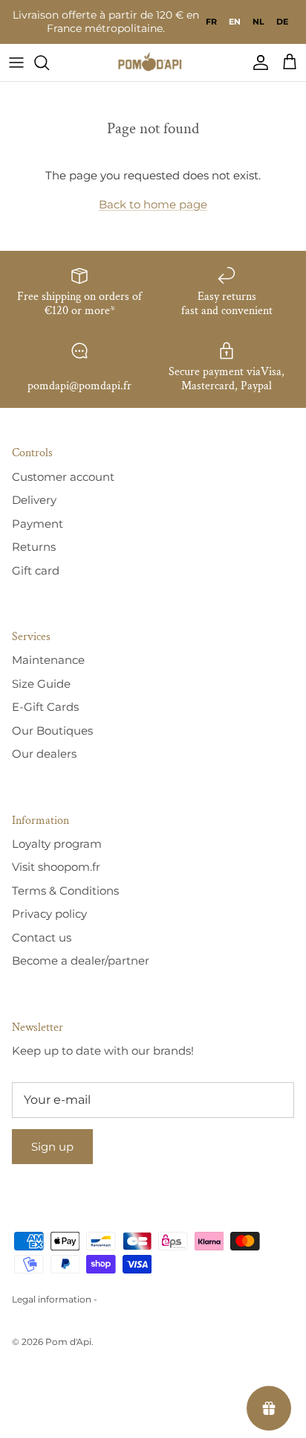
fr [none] (211, 21)
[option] (211, 21)
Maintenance (48, 660)
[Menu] (16, 62)
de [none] (282, 21)
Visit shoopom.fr (56, 867)
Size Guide (41, 684)
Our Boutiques (52, 730)
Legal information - (54, 1299)
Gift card (35, 570)
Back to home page (153, 204)
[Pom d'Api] (153, 62)
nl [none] (258, 21)
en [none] (235, 21)
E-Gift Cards (45, 707)
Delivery (34, 500)
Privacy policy (49, 914)
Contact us (41, 937)
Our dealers (44, 754)
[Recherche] (49, 62)
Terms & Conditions (65, 890)
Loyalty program (57, 844)
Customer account (63, 477)
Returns (34, 547)
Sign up (52, 1147)
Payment (37, 524)
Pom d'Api (68, 1341)
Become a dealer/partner (80, 960)
